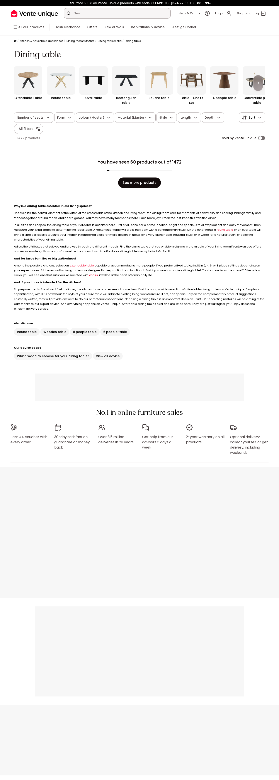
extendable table (82, 265)
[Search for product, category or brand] (68, 13)
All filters (26, 128)
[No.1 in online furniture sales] (34, 13)
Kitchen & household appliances (41, 41)
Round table (27, 332)
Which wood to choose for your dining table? (53, 356)
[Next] (258, 83)
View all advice (108, 356)
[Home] (15, 41)
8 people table (85, 332)
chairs (93, 275)
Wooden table (54, 332)
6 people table (115, 332)
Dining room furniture (80, 41)
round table (225, 230)
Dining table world (110, 41)
